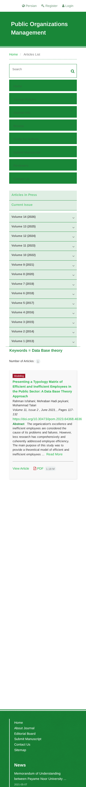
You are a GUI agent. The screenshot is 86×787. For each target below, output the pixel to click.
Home (13, 54)
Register (51, 6)
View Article (21, 468)
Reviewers (20, 165)
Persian (31, 6)
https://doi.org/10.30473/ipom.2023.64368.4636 (47, 419)
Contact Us (21, 179)
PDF (45, 468)
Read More (54, 454)
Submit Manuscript (26, 152)
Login (68, 6)
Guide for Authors (26, 139)
